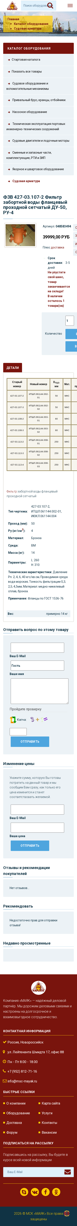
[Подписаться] (67, 1172)
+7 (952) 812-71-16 (22, 1071)
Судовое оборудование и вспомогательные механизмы (27, 86)
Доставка (14, 1123)
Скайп (24, 1192)
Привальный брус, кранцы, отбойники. (39, 100)
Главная (13, 19)
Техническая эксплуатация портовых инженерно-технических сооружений (35, 126)
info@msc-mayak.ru (22, 1081)
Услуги (47, 1113)
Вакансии (49, 1132)
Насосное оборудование (29, 112)
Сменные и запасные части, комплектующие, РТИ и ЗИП (29, 155)
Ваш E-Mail (18, 656)
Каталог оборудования (31, 24)
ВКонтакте (35, 1192)
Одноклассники (56, 1192)
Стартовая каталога (26, 59)
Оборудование (18, 1113)
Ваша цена (17, 836)
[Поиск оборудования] (50, 5)
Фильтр (12, 491)
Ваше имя (17, 674)
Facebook (45, 1192)
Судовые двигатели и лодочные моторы (40, 140)
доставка (57, 247)
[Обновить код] (13, 719)
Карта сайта (51, 1103)
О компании (15, 1103)
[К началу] (66, 1209)
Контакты (49, 1123)
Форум (11, 1132)
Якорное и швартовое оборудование (38, 169)
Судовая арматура (27, 28)
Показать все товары (27, 71)
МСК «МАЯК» (36, 1214)
